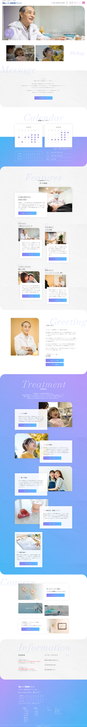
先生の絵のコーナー (30, 629)
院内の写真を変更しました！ (50, 669)
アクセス (36, 715)
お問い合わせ (57, 711)
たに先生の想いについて (43, 98)
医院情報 (35, 708)
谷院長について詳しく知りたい (27, 213)
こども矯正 (26, 711)
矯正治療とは (26, 710)
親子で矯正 (26, 715)
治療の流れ (26, 720)
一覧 (66, 655)
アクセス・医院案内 (55, 364)
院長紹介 (36, 711)
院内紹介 (36, 713)
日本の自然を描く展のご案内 (50, 664)
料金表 (25, 721)
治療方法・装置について (26, 718)
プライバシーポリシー (59, 713)
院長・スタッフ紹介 (55, 360)
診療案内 (25, 708)
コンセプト (37, 710)
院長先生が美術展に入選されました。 (52, 660)
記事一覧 (49, 710)
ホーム (56, 708)
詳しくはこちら (27, 425)
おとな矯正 (26, 713)
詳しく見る (31, 254)
